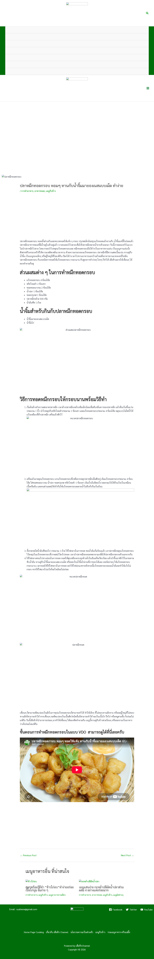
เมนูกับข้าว (51, 190)
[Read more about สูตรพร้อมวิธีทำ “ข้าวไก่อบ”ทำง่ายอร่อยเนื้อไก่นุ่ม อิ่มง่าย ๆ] (31, 881)
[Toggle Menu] (142, 36)
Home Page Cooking (34, 932)
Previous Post (28, 855)
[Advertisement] (77, 218)
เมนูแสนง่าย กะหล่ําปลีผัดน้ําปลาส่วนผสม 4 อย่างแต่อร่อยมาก (101, 888)
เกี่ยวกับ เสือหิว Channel (57, 932)
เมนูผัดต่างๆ (118, 894)
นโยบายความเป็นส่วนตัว (82, 932)
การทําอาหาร (27, 190)
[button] (147, 13)
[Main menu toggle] (148, 88)
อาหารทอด (39, 190)
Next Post (127, 855)
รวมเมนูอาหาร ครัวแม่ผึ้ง (119, 932)
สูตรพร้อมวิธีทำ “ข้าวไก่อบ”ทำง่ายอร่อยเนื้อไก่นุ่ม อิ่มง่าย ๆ (50, 888)
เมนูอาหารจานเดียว (57, 894)
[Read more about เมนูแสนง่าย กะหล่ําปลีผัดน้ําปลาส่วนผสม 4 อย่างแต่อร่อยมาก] (89, 881)
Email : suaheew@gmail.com (23, 909)
